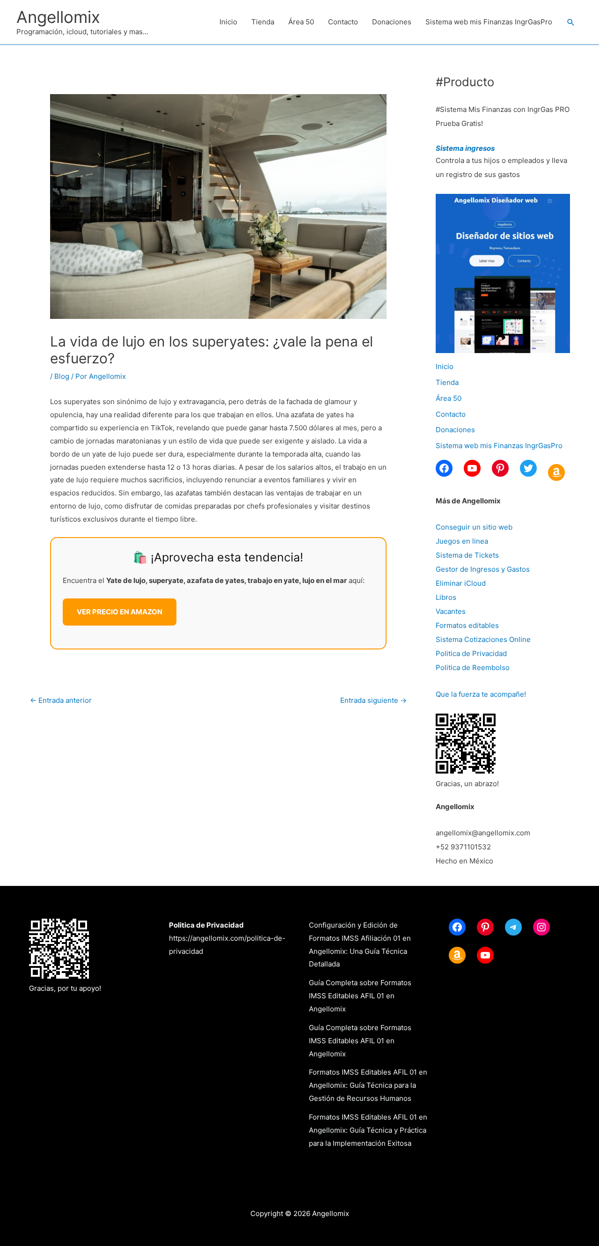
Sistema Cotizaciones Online (483, 639)
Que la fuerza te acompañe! (481, 694)
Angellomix (58, 17)
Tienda (262, 21)
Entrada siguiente (373, 700)
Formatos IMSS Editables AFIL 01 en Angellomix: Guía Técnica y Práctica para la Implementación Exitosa (368, 1130)
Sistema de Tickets (467, 555)
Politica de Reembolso (473, 667)
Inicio (228, 21)
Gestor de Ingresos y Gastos (483, 569)
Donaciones (391, 21)
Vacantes (451, 611)
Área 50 (301, 21)
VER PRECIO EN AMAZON (119, 611)
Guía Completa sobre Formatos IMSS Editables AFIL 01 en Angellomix (360, 995)
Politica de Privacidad (471, 653)
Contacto (343, 21)
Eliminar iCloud (461, 583)
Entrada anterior (61, 700)
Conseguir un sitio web (474, 527)
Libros (446, 597)
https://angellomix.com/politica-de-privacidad (227, 938)
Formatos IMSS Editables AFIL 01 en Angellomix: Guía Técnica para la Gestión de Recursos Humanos (368, 1085)
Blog (61, 376)
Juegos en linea (462, 541)
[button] (571, 22)
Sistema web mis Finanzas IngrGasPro (488, 21)
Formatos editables (467, 625)
